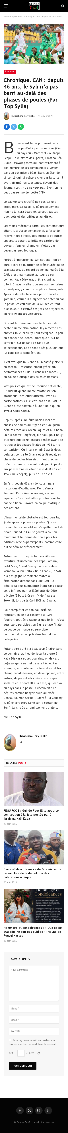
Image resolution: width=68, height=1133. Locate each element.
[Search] (62, 6)
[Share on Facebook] (7, 127)
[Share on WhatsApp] (21, 127)
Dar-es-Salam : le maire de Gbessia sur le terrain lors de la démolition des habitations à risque (32, 873)
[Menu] (6, 6)
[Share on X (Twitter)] (14, 127)
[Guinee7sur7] (34, 6)
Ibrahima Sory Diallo (25, 116)
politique (17, 16)
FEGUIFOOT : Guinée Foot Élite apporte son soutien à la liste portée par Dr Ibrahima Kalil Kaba (31, 814)
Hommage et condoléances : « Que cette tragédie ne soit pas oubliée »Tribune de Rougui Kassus (33, 932)
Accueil (7, 16)
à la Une (9, 72)
